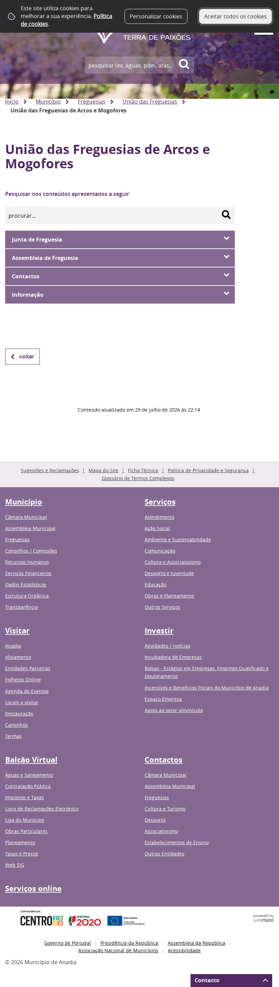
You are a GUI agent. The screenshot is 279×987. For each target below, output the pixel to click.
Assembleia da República (196, 943)
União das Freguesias (149, 101)
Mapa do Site (103, 470)
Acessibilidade (184, 950)
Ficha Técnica (143, 470)
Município (48, 101)
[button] (120, 239)
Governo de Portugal (67, 943)
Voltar (26, 356)
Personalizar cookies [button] (156, 16)
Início (12, 101)
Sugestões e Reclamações (50, 470)
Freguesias (91, 101)
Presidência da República (129, 943)
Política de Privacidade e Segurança (208, 470)
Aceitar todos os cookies (235, 16)
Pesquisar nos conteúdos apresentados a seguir (67, 194)
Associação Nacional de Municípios (118, 950)
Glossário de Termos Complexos (138, 478)
